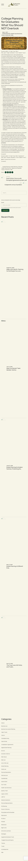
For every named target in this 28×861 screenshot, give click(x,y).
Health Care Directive (6, 168)
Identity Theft (4, 790)
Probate (3, 821)
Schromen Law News (6, 831)
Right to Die (4, 827)
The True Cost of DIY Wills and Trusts (14, 666)
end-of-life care (4, 763)
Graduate (20, 166)
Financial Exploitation (6, 772)
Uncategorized (4, 849)
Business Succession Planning (8, 729)
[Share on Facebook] (6, 172)
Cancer (3, 735)
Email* (2, 202)
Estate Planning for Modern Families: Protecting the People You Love (15, 468)
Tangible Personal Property (7, 840)
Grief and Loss (4, 775)
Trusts (2, 846)
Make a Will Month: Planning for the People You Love (15, 270)
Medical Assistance (5, 800)
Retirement (3, 824)
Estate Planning (6, 33)
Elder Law (3, 760)
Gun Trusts (3, 784)
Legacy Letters (4, 794)
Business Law (4, 726)
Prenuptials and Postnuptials (7, 812)
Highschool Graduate (16, 168)
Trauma (3, 843)
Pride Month (4, 815)
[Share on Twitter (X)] (8, 172)
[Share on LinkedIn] (10, 172)
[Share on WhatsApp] (12, 172)
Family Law (3, 769)
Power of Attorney (6, 35)
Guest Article (4, 781)
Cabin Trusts (4, 732)
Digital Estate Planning (6, 747)
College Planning (6, 166)
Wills (12, 35)
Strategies (3, 834)
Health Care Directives (16, 33)
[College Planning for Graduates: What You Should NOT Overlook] (14, 43)
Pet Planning (4, 806)
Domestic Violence (5, 753)
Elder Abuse (4, 757)
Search (25, 193)
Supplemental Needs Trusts (7, 837)
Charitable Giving (5, 738)
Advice (2, 723)
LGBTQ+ (3, 797)
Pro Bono (3, 818)
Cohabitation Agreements (7, 744)
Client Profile (4, 741)
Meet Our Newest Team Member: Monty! (13, 369)
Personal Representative (7, 803)
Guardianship (4, 778)
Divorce (3, 750)
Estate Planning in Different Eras (15, 567)
